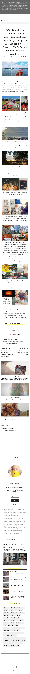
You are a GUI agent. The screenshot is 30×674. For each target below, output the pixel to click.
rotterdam (22, 638)
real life (6, 56)
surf (23, 640)
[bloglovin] (2, 20)
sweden (6, 643)
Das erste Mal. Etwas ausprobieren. (15, 420)
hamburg (6, 617)
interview (21, 620)
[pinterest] (12, 667)
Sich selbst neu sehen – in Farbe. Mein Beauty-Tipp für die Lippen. (17, 585)
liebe (5, 625)
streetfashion (16, 640)
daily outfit (12, 610)
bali (23, 607)
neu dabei (17, 630)
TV (11, 607)
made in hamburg (13, 625)
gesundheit (7, 615)
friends (6, 612)
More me (15, 496)
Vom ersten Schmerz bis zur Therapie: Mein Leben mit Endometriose (18, 591)
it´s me (12, 622)
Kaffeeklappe (10, 287)
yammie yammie (15, 645)
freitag (20, 610)
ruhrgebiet (7, 640)
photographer (8, 638)
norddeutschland (9, 632)
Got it (19, 12)
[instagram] (4, 20)
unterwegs (19, 643)
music (22, 627)
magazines (7, 627)
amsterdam (17, 607)
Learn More (12, 12)
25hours (6, 607)
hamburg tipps (15, 617)
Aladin (24, 313)
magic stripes (21, 260)
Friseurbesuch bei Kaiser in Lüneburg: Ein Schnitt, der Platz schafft (17, 598)
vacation (6, 645)
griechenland (16, 615)
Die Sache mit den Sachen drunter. (15, 399)
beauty (6, 610)
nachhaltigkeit (8, 630)
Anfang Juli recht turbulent (15, 81)
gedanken (21, 612)
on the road (19, 632)
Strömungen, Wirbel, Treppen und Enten (14, 545)
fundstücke (13, 612)
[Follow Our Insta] (15, 500)
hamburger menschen (10, 620)
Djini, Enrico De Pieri (13, 309)
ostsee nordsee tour (10, 635)
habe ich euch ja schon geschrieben (13, 145)
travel (12, 643)
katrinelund (19, 622)
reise (15, 638)
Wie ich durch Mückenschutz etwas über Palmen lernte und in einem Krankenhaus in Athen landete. (15, 379)
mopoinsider (15, 627)
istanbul (6, 622)
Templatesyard (23, 671)
